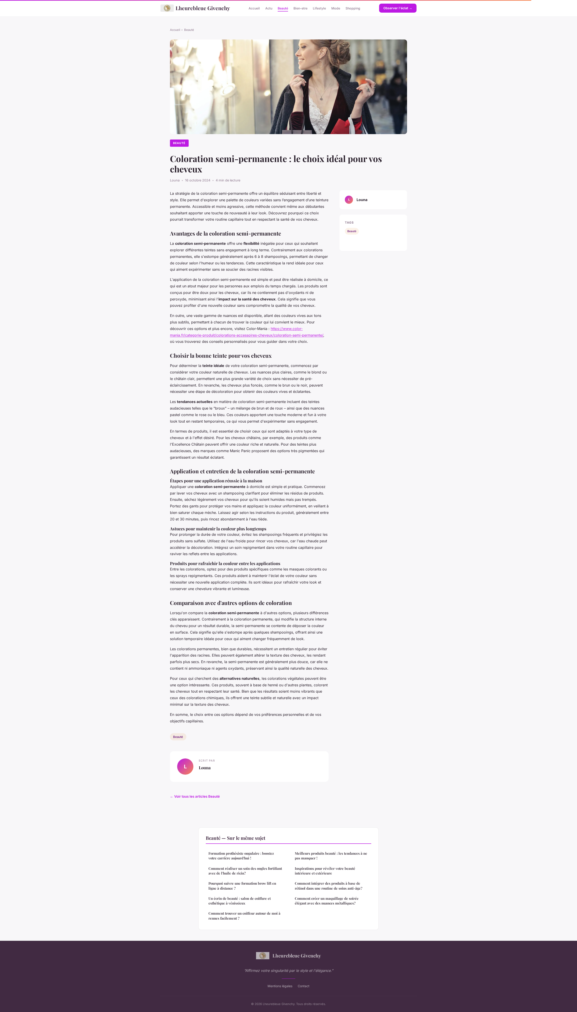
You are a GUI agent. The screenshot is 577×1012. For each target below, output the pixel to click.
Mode (335, 8)
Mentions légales (280, 986)
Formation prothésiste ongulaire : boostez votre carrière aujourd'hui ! (241, 855)
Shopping (353, 8)
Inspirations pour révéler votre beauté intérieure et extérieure (325, 870)
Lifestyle (319, 8)
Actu (268, 8)
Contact (303, 986)
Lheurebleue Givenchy (203, 8)
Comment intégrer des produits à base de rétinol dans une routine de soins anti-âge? (328, 885)
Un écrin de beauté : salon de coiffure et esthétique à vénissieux (239, 900)
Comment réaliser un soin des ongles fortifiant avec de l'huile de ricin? (245, 870)
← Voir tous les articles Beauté (195, 796)
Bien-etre (300, 8)
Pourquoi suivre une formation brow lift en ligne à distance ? (242, 885)
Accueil (254, 8)
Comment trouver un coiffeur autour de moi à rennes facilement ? (244, 915)
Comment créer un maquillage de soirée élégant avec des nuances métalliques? (327, 900)
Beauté (283, 8)
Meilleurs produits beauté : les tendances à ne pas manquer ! (331, 855)
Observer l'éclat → (397, 8)
